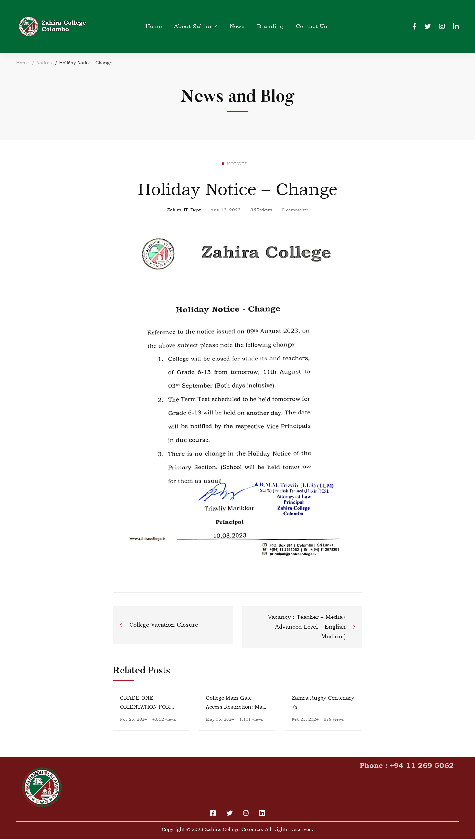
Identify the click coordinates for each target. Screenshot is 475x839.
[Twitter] (427, 26)
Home (22, 62)
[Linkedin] (456, 26)
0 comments (295, 210)
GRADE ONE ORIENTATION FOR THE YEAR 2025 (145, 706)
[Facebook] (414, 26)
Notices (44, 62)
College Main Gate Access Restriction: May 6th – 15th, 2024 (235, 706)
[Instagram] (442, 26)
